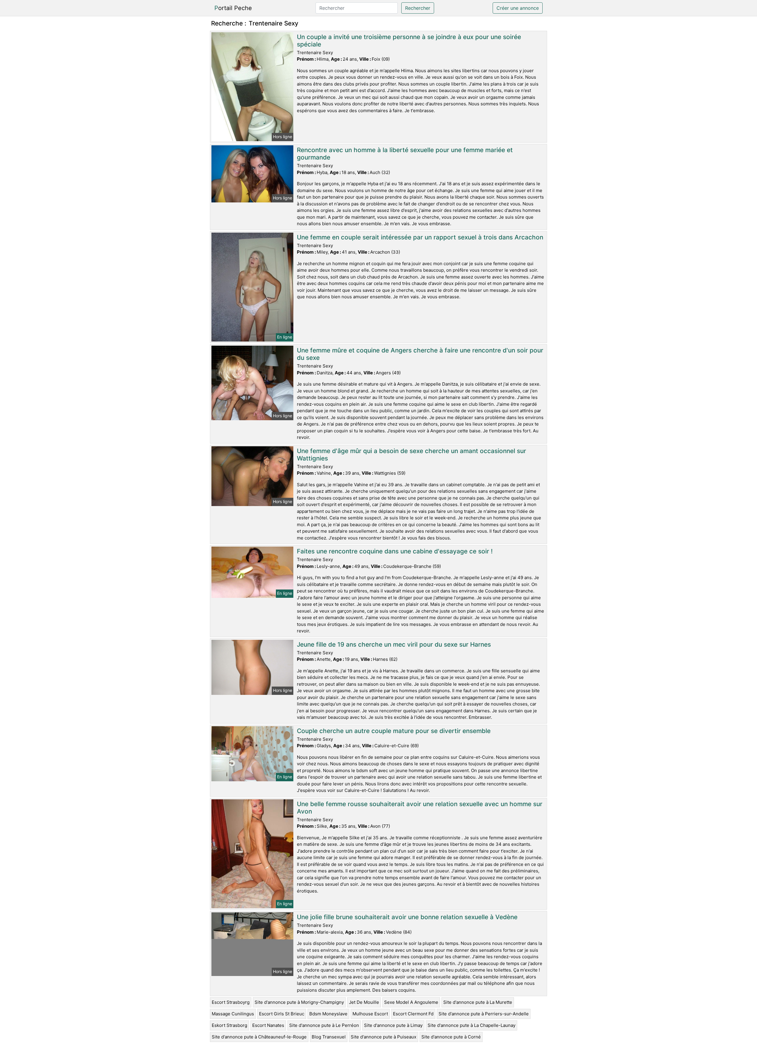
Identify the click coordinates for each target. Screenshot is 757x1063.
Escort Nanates (268, 1025)
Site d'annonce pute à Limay (393, 1025)
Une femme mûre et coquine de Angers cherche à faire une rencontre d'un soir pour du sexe (420, 354)
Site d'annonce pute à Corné (451, 1037)
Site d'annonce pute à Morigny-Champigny (299, 1002)
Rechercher (417, 8)
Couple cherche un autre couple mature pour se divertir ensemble (394, 731)
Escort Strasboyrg (231, 1002)
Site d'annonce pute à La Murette (477, 1002)
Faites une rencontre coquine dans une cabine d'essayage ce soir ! (395, 551)
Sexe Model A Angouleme (411, 1002)
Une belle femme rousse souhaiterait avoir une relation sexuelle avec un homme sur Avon (419, 807)
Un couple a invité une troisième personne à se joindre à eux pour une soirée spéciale (409, 40)
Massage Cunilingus (233, 1014)
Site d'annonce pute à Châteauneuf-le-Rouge (259, 1037)
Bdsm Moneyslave (328, 1014)
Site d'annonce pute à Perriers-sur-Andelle (484, 1014)
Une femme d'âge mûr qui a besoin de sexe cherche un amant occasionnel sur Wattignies (411, 454)
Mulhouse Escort (370, 1014)
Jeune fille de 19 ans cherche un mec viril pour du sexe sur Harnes (394, 644)
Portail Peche (233, 8)
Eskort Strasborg (229, 1025)
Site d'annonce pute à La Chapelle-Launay (471, 1025)
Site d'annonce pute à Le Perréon (324, 1025)
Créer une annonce (517, 8)
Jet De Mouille (364, 1002)
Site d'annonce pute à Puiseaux (383, 1037)
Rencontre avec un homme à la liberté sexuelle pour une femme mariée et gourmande (405, 153)
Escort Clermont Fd (413, 1014)
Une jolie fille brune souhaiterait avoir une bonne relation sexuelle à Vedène (407, 917)
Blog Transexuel (329, 1037)
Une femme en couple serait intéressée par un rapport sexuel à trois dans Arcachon (420, 237)
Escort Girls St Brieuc (281, 1014)
